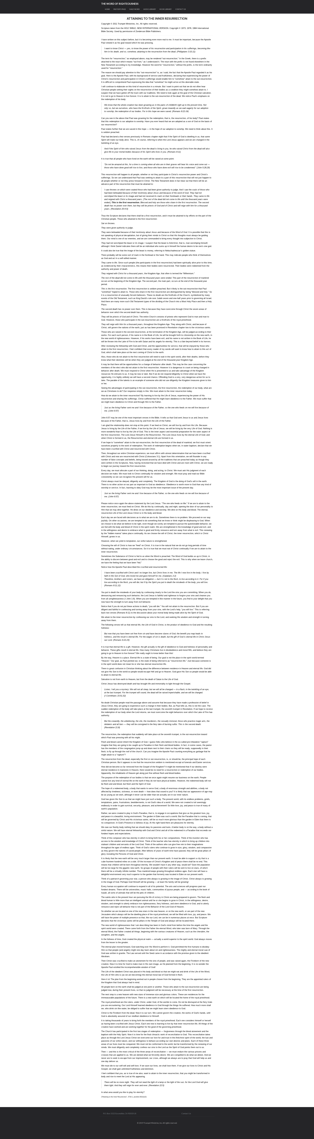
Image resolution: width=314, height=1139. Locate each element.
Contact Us (186, 1113)
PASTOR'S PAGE (119, 9)
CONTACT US (180, 9)
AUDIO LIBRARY (149, 9)
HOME (107, 9)
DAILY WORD (134, 9)
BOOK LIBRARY (166, 9)
